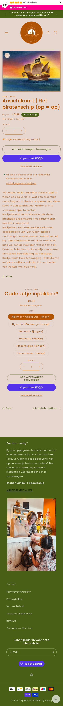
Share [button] (9, 276)
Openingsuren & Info (19, 489)
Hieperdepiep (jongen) (31, 346)
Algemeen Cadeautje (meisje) (31, 324)
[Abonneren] (52, 652)
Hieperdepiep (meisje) (31, 353)
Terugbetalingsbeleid (19, 613)
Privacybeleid (14, 599)
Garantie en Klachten (19, 628)
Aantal (6, 124)
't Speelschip (25, 700)
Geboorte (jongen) (31, 331)
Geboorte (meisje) (31, 338)
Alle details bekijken (45, 408)
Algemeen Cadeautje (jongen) (31, 316)
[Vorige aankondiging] (6, 13)
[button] (6, 32)
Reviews (11, 620)
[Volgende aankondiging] (57, 13)
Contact (11, 584)
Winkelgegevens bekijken (21, 183)
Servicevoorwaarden (18, 591)
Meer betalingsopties (31, 166)
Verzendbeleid (15, 606)
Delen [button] (9, 408)
